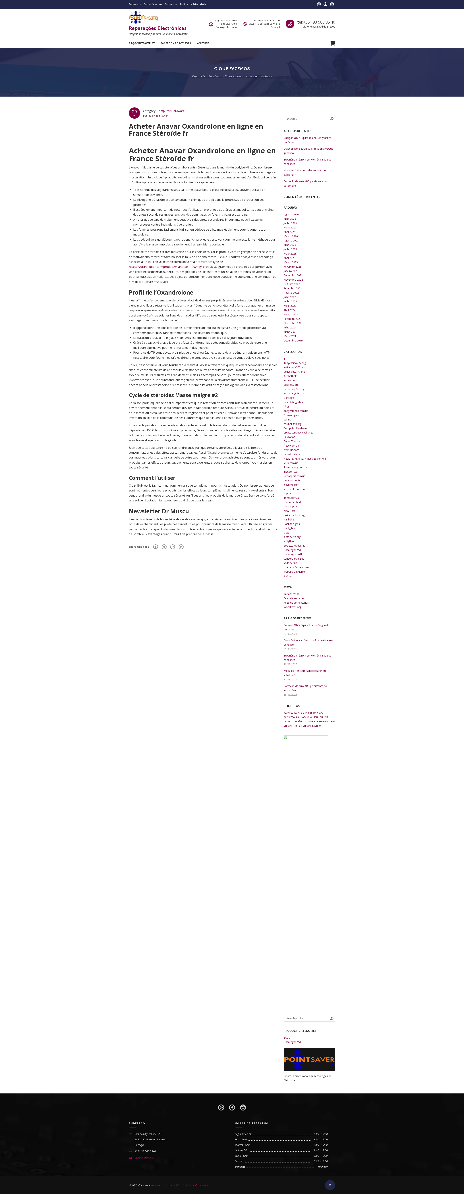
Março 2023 (291, 262)
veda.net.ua (290, 563)
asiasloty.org (291, 384)
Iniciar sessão (292, 594)
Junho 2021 (290, 332)
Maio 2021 (290, 336)
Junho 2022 (290, 301)
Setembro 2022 (293, 288)
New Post (289, 510)
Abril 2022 (289, 310)
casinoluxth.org (292, 424)
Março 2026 (291, 236)
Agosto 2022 (291, 292)
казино (288, 712)
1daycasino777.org (295, 363)
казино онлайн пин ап (314, 717)
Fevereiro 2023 (292, 266)
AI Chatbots (290, 376)
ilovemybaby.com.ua (296, 467)
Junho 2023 (290, 249)
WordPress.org (292, 607)
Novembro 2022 (293, 279)
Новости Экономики (296, 567)
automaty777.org (294, 389)
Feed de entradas (294, 598)
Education (289, 437)
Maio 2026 (290, 227)
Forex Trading (292, 441)
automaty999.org (294, 393)
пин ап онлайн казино (307, 725)
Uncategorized (292, 550)
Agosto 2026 (291, 214)
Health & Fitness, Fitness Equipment (305, 458)
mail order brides (293, 502)
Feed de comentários (296, 602)
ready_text (290, 528)
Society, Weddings (294, 545)
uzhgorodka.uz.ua (294, 558)
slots (286, 532)
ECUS (287, 1037)
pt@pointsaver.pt (142, 43)
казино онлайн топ (295, 721)
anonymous (291, 380)
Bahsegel (289, 397)
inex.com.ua (291, 471)
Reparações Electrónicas (158, 28)
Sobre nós (135, 4)
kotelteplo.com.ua (294, 489)
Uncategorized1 (293, 554)
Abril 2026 (289, 232)
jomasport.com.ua (294, 476)
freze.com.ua (291, 445)
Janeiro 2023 (291, 271)
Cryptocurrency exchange (298, 432)
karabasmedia (292, 480)
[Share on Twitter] (164, 546)
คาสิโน (288, 576)
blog (286, 406)
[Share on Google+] (172, 546)
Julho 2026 (290, 218)
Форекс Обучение (295, 571)
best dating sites (293, 402)
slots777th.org (292, 537)
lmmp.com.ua (292, 497)
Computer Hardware (171, 111)
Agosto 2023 (291, 240)
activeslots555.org (294, 367)
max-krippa (290, 506)
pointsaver (162, 115)
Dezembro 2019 (293, 340)
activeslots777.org (294, 371)
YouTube (203, 43)
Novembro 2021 (293, 323)
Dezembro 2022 (293, 275)
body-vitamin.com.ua (296, 410)
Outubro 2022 (292, 284)
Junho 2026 (290, 223)
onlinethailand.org (294, 515)
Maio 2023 (290, 253)
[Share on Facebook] (155, 546)
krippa (287, 493)
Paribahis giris (292, 524)
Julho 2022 (290, 297)
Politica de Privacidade (193, 4)
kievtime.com (291, 484)
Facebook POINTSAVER (176, 43)
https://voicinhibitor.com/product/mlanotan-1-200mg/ (165, 267)
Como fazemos (153, 4)
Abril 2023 (289, 258)
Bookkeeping (291, 415)
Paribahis (289, 519)
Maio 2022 (290, 305)
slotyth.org (290, 541)
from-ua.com (291, 450)
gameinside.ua (292, 454)
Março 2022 (291, 314)
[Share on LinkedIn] (181, 546)
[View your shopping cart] (332, 43)
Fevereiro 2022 (292, 318)
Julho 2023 (290, 245)
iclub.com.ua (291, 463)
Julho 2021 (290, 327)
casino (287, 419)
